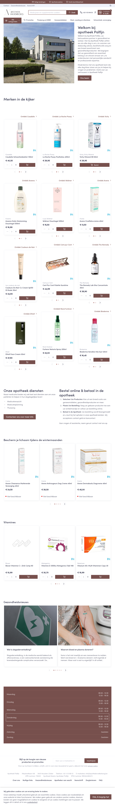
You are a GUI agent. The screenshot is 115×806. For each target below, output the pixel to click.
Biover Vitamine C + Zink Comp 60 (19, 565)
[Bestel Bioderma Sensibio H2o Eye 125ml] (101, 360)
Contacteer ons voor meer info (19, 416)
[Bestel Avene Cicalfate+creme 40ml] (101, 229)
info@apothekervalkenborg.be (96, 773)
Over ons (16, 780)
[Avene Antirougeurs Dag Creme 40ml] (57, 461)
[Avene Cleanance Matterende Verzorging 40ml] (21, 461)
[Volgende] (26, 172)
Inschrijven (91, 760)
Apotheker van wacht (63, 780)
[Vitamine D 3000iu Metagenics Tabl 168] (57, 543)
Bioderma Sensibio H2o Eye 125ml (93, 351)
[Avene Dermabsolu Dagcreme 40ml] (93, 461)
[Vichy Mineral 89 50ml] (94, 136)
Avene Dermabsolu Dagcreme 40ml (92, 483)
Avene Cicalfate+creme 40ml (91, 221)
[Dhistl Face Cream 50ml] (20, 333)
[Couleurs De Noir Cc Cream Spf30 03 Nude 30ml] (20, 266)
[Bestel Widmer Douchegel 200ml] (64, 229)
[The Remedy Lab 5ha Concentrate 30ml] (94, 264)
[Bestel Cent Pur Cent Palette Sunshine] (64, 293)
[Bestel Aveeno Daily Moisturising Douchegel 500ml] (27, 231)
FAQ (100, 780)
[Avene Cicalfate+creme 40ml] (94, 200)
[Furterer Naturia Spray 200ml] (57, 328)
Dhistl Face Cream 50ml (15, 354)
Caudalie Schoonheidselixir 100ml (19, 157)
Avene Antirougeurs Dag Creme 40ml (56, 483)
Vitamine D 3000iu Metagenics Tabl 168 (57, 565)
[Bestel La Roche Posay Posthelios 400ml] (64, 165)
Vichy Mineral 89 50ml (89, 157)
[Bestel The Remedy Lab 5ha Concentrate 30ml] (101, 296)
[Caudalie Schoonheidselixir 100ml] (20, 136)
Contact (6, 5)
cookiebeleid (32, 802)
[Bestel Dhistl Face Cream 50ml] (27, 362)
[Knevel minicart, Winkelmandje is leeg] (100, 12)
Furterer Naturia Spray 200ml (54, 349)
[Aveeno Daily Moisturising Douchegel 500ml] (20, 200)
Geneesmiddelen (60, 20)
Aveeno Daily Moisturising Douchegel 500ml (16, 222)
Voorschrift (30, 5)
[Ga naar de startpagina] (15, 12)
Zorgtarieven (91, 780)
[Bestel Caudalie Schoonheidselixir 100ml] (27, 165)
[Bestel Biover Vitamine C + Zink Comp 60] (28, 577)
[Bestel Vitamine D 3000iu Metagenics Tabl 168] (64, 577)
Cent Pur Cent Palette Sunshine (55, 285)
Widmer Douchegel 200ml (53, 221)
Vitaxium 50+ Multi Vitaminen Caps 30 (92, 565)
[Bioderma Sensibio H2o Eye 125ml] (94, 330)
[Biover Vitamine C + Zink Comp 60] (21, 543)
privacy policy (93, 766)
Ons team (84, 78)
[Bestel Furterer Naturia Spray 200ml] (64, 357)
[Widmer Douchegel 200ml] (57, 200)
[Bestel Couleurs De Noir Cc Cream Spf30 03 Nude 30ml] (27, 298)
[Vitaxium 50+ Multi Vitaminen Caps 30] (93, 543)
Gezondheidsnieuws (18, 5)
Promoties (29, 20)
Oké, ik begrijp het (100, 796)
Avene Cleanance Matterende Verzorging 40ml (18, 484)
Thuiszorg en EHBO (44, 20)
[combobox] (47, 12)
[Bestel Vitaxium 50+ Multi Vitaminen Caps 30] (100, 577)
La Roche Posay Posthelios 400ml (56, 157)
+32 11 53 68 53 (68, 773)
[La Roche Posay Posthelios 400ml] (57, 136)
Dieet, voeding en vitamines (80, 20)
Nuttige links (28, 780)
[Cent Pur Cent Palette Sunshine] (57, 264)
